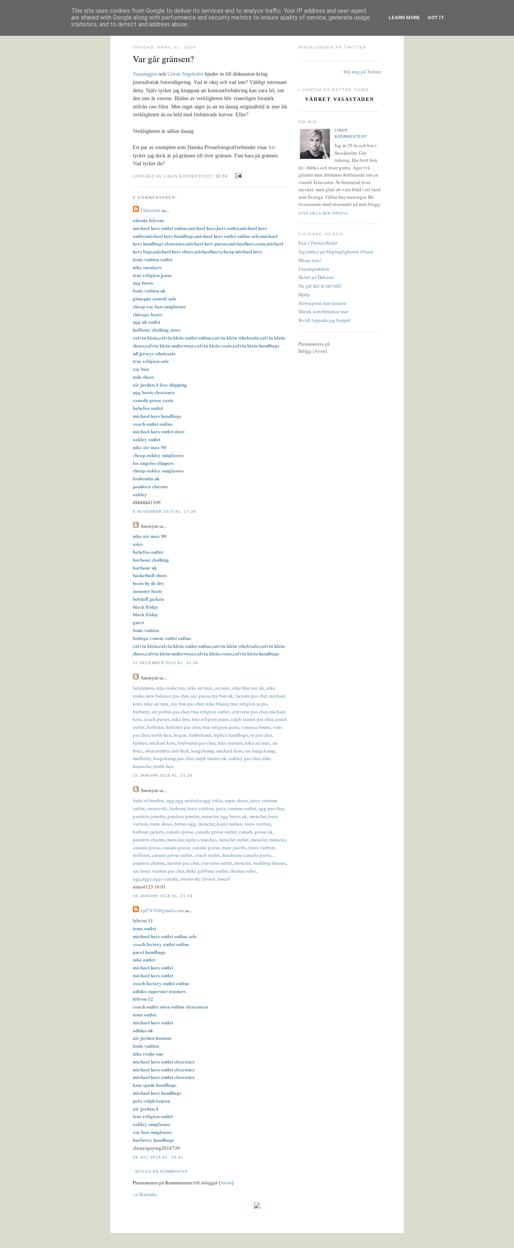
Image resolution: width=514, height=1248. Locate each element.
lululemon (143, 687)
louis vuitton (200, 808)
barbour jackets (148, 831)
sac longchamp (260, 750)
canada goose (180, 831)
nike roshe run (170, 687)
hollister (155, 727)
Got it (435, 17)
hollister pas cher (183, 727)
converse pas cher (249, 711)
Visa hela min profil (323, 213)
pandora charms (149, 839)
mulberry (142, 758)
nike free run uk (248, 687)
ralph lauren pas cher (252, 719)
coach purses (157, 719)
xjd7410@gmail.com (162, 910)
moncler (210, 816)
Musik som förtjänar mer (323, 311)
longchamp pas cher (173, 758)
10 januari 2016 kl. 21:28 (163, 775)
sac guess (200, 695)
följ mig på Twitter (362, 71)
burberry (141, 711)
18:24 (222, 176)
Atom (226, 1182)
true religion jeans (248, 703)
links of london (148, 800)
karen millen (229, 823)
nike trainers (230, 742)
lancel (223, 878)
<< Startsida (145, 1194)
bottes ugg (185, 823)
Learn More (404, 17)
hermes (140, 742)
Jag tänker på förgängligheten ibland (335, 251)
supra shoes (236, 800)
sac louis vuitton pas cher (158, 870)
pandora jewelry (149, 816)
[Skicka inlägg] (237, 176)
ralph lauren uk (211, 758)
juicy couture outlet (236, 808)
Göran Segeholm (185, 74)
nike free (181, 719)
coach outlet (207, 855)
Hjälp (304, 294)
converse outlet (216, 862)
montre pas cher (183, 862)
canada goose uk (256, 831)
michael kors (162, 742)
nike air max (200, 687)
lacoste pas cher (251, 695)
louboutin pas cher (196, 742)
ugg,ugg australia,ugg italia (194, 800)
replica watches (201, 839)
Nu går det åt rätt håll (319, 285)
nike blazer (217, 703)
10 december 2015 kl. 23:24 (165, 663)
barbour (177, 808)
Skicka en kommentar (161, 1171)
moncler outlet (234, 839)
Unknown (150, 210)
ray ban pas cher (187, 703)
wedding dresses (269, 862)
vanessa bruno (256, 727)
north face (161, 734)
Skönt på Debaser (316, 277)
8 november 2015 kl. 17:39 (164, 511)
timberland (200, 734)
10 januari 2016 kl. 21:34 (163, 896)
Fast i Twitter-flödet (318, 242)
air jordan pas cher (170, 711)
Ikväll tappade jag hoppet (324, 320)
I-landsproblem (313, 268)
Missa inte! (309, 260)
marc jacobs (234, 847)
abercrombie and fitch (167, 750)
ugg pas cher (271, 808)
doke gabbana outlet (207, 870)
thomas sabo (242, 870)
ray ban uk (222, 695)
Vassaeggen (145, 74)
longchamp (202, 750)
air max (222, 687)
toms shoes (161, 823)
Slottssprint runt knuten (322, 303)
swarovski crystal (197, 878)
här (272, 147)
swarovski (157, 808)
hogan (180, 734)
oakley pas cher (244, 758)
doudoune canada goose (246, 855)
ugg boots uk (234, 816)
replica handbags (230, 734)
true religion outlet (210, 711)
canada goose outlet (216, 831)
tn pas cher (261, 734)
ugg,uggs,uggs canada (155, 878)
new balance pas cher (167, 695)
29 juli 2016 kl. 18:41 (158, 1157)
